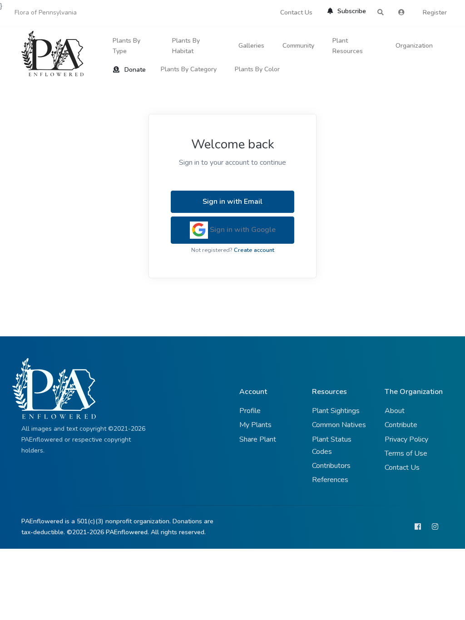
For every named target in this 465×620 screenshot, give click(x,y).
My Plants (255, 425)
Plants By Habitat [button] (186, 46)
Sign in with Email (232, 202)
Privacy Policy (406, 439)
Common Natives (339, 425)
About (395, 411)
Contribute (401, 425)
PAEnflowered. (127, 532)
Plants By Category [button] (189, 69)
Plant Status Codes (331, 445)
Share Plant (257, 439)
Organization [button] (414, 45)
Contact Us (296, 12)
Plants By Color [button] (257, 69)
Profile (250, 411)
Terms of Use (406, 453)
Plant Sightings (336, 411)
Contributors (331, 466)
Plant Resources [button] (347, 46)
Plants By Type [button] (126, 46)
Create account (254, 250)
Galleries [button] (251, 45)
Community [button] (298, 45)
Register (435, 12)
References (330, 480)
